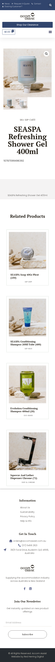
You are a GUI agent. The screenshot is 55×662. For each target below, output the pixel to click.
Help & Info (26, 520)
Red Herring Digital (34, 656)
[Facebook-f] (24, 588)
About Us (25, 507)
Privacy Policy (27, 516)
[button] (50, 5)
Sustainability (27, 512)
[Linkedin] (30, 588)
